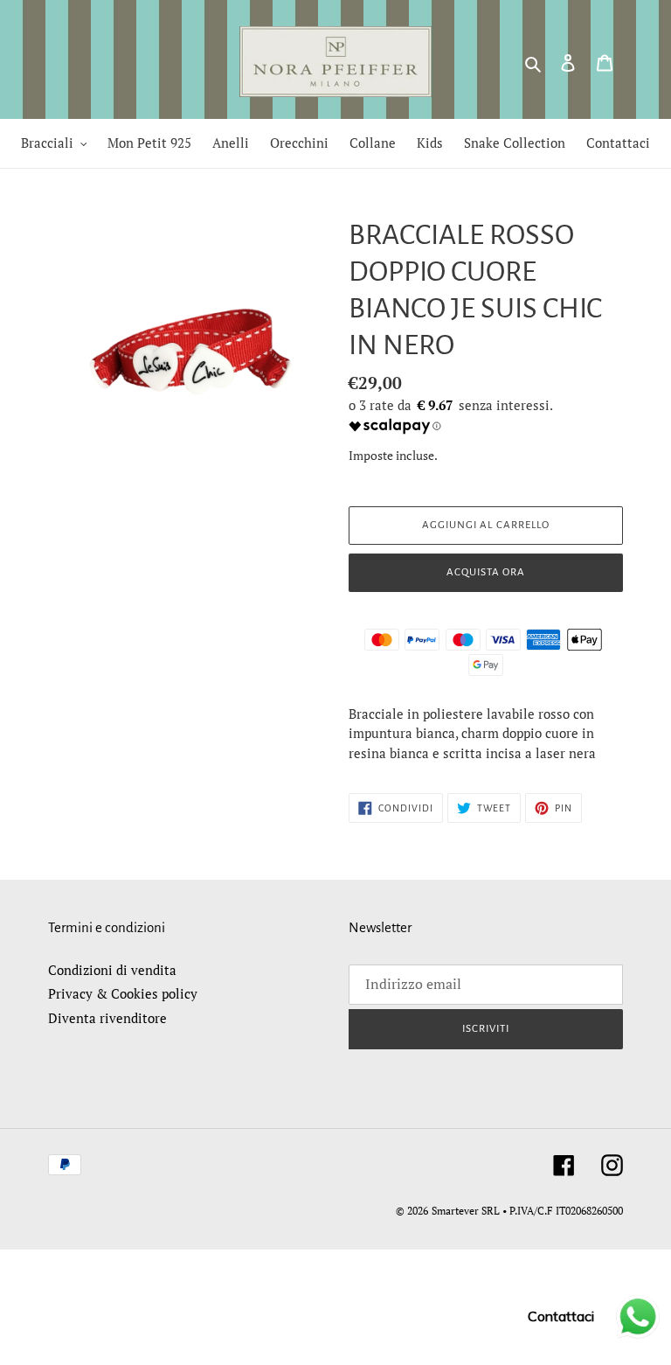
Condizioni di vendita (112, 969)
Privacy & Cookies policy (122, 993)
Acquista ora (485, 572)
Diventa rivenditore (107, 1018)
